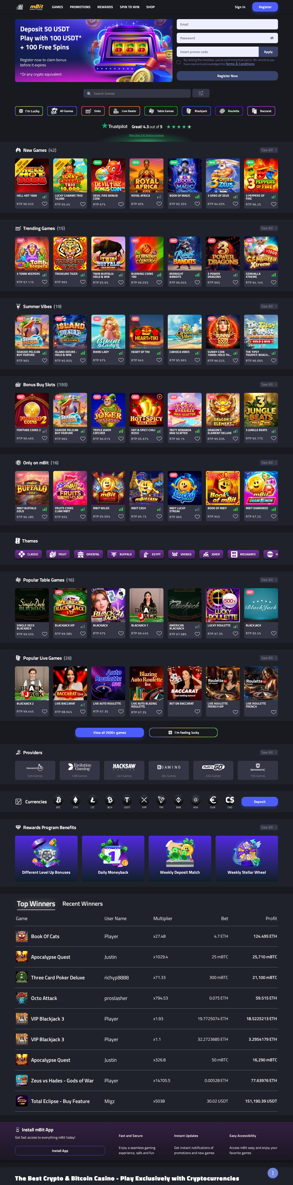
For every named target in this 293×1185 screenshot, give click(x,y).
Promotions (80, 6)
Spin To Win (129, 6)
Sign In (240, 6)
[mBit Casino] (36, 7)
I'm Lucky (32, 111)
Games (57, 6)
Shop (150, 6)
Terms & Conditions (240, 63)
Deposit (260, 801)
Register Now (227, 75)
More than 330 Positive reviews (146, 135)
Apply (268, 51)
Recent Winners (82, 903)
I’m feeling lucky (187, 732)
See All (267, 150)
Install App (60, 1150)
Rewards (105, 6)
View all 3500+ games (109, 732)
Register (265, 6)
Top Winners (36, 903)
